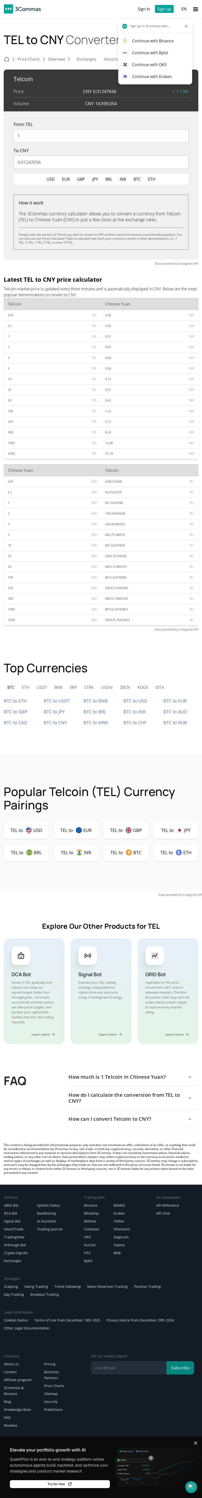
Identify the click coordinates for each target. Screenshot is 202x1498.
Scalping (11, 1286)
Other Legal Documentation (27, 1328)
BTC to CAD (15, 722)
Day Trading (14, 1294)
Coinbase (91, 1229)
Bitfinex (90, 1221)
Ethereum (122, 1229)
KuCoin (90, 1245)
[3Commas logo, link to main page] (22, 9)
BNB (117, 1252)
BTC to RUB (175, 722)
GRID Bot (11, 1205)
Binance (90, 1205)
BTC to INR (134, 712)
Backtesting (46, 1213)
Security (50, 1401)
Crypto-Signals (16, 1252)
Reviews (10, 1425)
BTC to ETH (15, 701)
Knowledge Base (17, 1409)
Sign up (164, 9)
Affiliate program (18, 1379)
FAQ (7, 1417)
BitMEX (119, 1205)
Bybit (88, 1260)
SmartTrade (13, 1229)
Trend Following (67, 1286)
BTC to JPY (54, 712)
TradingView (14, 1237)
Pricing (49, 1364)
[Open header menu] (195, 8)
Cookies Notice (16, 1320)
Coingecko (186, 263)
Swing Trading (36, 1286)
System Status (48, 1205)
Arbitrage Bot (15, 1245)
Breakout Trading (44, 1294)
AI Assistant (46, 1221)
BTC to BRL (95, 712)
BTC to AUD (175, 712)
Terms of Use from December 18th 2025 (67, 1320)
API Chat (163, 1213)
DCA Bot (10, 1213)
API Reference (167, 1205)
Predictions (53, 1409)
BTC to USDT (57, 701)
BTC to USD (135, 701)
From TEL (23, 124)
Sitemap (51, 1393)
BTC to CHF (134, 722)
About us (11, 1364)
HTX (87, 1252)
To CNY (21, 150)
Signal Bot (12, 1221)
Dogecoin (121, 1237)
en (183, 9)
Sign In (144, 9)
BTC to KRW (96, 722)
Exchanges (12, 1260)
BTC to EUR (174, 701)
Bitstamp (91, 1213)
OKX (87, 1237)
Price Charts (54, 1385)
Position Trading (147, 1286)
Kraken (119, 1213)
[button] (191, 1487)
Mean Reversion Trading (107, 1286)
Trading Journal (50, 1229)
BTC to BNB (96, 701)
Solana (119, 1245)
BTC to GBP (15, 712)
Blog (7, 1401)
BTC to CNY (55, 722)
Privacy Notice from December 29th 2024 (140, 1320)
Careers (10, 1372)
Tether (119, 1221)
